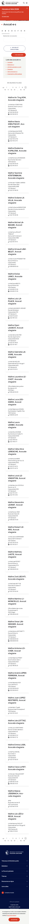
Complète (9, 62)
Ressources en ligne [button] (8, 881)
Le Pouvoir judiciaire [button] (7, 871)
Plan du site (14, 905)
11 (8, 90)
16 (21, 90)
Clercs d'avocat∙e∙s (12, 71)
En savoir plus (5, 16)
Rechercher (19, 55)
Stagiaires (10, 69)
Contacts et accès (9, 892)
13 (14, 90)
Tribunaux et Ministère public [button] (10, 861)
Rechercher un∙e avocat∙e (10, 36)
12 (11, 90)
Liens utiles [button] (5, 886)
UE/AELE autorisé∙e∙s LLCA (14, 67)
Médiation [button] (5, 866)
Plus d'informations (11, 915)
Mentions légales (14, 907)
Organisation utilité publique (14, 74)
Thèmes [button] (4, 876)
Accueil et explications (14, 48)
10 (5, 90)
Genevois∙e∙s (10, 64)
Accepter (14, 919)
